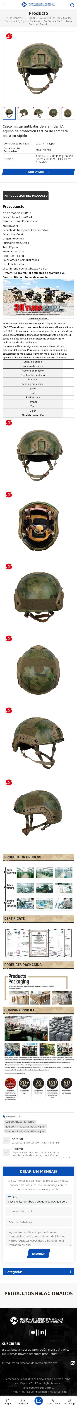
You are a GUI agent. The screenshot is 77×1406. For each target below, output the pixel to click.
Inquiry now (36, 172)
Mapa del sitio (58, 1391)
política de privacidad (34, 1391)
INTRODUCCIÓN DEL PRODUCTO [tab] (26, 195)
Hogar (31, 17)
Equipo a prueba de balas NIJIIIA (25, 1131)
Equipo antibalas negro (19, 1122)
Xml (15, 1391)
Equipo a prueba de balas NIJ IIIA (25, 1126)
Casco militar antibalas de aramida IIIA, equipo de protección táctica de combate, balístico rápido (38, 1201)
